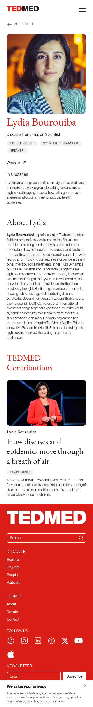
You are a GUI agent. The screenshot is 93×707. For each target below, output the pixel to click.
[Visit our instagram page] (24, 640)
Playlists (13, 567)
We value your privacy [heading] (26, 686)
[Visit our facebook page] (11, 640)
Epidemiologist (22, 143)
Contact (13, 619)
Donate (12, 612)
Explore (13, 560)
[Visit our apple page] (11, 654)
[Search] (81, 537)
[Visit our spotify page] (51, 640)
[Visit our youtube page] (78, 640)
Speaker (17, 150)
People (12, 575)
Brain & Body (20, 472)
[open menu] (82, 9)
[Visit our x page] (65, 640)
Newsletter (19, 666)
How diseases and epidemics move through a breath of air (45, 452)
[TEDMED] (23, 8)
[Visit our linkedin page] (38, 640)
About (11, 604)
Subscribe (74, 676)
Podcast (13, 582)
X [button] (85, 685)
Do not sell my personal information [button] (43, 701)
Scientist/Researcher (60, 143)
